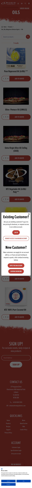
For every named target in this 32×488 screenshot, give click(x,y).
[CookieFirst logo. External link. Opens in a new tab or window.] (2, 469)
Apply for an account (16, 265)
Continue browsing (16, 271)
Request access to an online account (16, 238)
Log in (16, 232)
